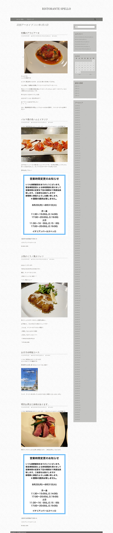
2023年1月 (77, 208)
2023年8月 (77, 191)
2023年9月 (77, 189)
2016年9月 (77, 388)
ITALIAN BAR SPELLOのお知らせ (39, 122)
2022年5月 (77, 227)
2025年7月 (77, 136)
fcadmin (55, 36)
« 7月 (79, 74)
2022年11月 (77, 212)
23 (76, 70)
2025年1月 (77, 151)
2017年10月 (77, 357)
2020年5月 (77, 284)
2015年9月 (77, 412)
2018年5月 (77, 341)
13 (87, 65)
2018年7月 (77, 336)
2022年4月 (77, 229)
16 (76, 67)
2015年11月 (77, 407)
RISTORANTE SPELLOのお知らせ (82, 46)
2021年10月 (77, 243)
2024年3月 (77, 174)
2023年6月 (77, 196)
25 (82, 70)
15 (93, 65)
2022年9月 (77, 217)
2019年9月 (77, 303)
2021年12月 (77, 238)
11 (82, 65)
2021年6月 (77, 253)
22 (93, 67)
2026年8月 (77, 105)
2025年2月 (77, 148)
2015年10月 (77, 410)
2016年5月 (77, 398)
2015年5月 (77, 419)
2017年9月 (77, 360)
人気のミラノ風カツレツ (32, 256)
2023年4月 (77, 200)
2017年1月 (77, 379)
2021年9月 (77, 246)
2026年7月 (77, 108)
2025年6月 (77, 139)
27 (87, 70)
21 (90, 67)
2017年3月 (77, 374)
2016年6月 (77, 395)
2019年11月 (77, 298)
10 (79, 65)
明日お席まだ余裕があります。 (35, 404)
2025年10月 (77, 129)
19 (84, 67)
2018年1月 (77, 350)
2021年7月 (77, 250)
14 (90, 65)
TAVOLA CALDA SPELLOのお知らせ (40, 259)
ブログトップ (30, 19)
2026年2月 (77, 120)
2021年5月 (77, 255)
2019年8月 (77, 305)
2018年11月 (77, 326)
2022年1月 (77, 236)
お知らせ (77, 86)
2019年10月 (77, 300)
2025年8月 (77, 134)
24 (79, 70)
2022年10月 (77, 215)
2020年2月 (77, 291)
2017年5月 (77, 369)
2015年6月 (77, 417)
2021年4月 (77, 257)
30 (76, 72)
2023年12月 (77, 181)
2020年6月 (77, 281)
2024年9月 (77, 160)
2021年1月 (77, 265)
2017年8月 (77, 362)
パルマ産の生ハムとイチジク (34, 119)
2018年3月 (77, 345)
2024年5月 (77, 170)
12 (84, 65)
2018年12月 (77, 324)
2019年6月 (77, 310)
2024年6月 (77, 167)
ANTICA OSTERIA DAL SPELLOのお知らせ (41, 36)
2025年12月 (77, 124)
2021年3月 (77, 260)
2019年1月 (77, 322)
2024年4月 (77, 172)
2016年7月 (77, 393)
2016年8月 (77, 391)
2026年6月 (77, 110)
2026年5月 (77, 113)
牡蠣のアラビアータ (30, 33)
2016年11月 (77, 383)
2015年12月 (77, 405)
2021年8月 (77, 248)
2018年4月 (77, 343)
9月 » (90, 74)
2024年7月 (77, 165)
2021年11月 (77, 241)
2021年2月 (77, 262)
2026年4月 (77, 115)
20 (87, 67)
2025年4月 (77, 143)
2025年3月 (77, 146)
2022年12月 (77, 210)
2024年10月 (77, 158)
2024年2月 (77, 177)
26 (84, 70)
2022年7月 (77, 222)
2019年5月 (77, 312)
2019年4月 (77, 315)
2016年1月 (77, 402)
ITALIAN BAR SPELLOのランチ (81, 44)
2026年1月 (77, 122)
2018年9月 (77, 331)
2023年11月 (77, 184)
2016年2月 (77, 400)
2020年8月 (77, 277)
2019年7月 (77, 307)
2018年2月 (77, 348)
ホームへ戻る (20, 19)
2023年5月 (77, 198)
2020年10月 (77, 272)
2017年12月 (77, 353)
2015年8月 (77, 414)
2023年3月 (77, 203)
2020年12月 (77, 267)
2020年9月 (77, 274)
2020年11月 (77, 269)
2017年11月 (77, 355)
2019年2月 (77, 319)
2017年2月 (77, 376)
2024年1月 (77, 179)
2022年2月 (77, 234)
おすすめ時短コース (30, 352)
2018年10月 (77, 329)
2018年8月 (77, 334)
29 (93, 70)
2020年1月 (77, 293)
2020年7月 (77, 279)
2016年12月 (77, 381)
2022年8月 (77, 219)
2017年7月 (77, 364)
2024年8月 (77, 162)
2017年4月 (77, 372)
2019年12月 (77, 296)
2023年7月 (77, 193)
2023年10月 (77, 186)
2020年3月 (77, 288)
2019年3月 (77, 317)
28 (90, 70)
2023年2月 (77, 205)
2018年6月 (77, 338)
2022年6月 (77, 224)
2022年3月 (77, 231)
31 (79, 72)
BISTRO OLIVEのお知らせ (38, 355)
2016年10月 (77, 386)
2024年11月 (77, 155)
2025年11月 (77, 127)
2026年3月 (77, 117)
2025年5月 (77, 141)
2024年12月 (77, 153)
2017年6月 (77, 367)
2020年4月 (77, 286)
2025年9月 (77, 132)
